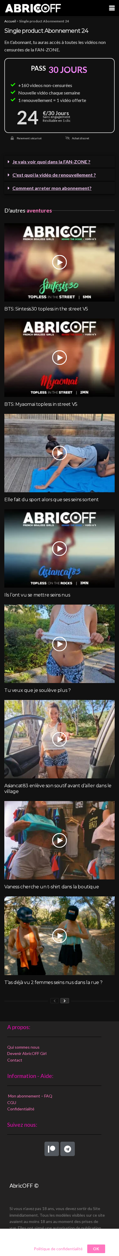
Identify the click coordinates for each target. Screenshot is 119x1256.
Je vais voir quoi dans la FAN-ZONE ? (51, 161)
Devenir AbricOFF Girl (27, 1053)
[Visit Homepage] (33, 8)
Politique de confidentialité (58, 1248)
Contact (14, 1060)
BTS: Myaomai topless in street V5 (40, 404)
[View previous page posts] (54, 1000)
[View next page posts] (64, 1000)
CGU (11, 1102)
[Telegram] (67, 1149)
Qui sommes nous (23, 1047)
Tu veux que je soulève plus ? (37, 690)
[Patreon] (51, 1149)
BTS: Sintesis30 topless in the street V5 (46, 309)
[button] (59, 162)
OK (96, 1249)
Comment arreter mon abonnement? (52, 188)
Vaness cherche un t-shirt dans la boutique (51, 887)
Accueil (10, 21)
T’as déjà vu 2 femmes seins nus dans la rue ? (53, 982)
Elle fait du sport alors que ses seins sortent (51, 499)
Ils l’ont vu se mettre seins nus (37, 595)
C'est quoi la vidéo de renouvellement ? (54, 175)
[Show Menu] (112, 8)
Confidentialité (20, 1108)
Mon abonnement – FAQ (29, 1095)
